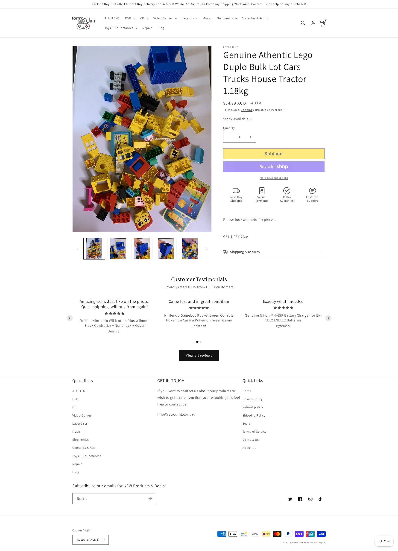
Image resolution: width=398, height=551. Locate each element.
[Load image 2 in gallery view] (118, 248)
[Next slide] (328, 318)
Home (247, 391)
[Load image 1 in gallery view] (94, 248)
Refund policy (253, 407)
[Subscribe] (150, 498)
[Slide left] (77, 249)
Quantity (229, 128)
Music (76, 431)
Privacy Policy (253, 399)
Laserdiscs (80, 423)
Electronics (80, 439)
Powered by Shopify (315, 542)
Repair (77, 464)
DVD (75, 399)
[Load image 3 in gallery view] (142, 248)
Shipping (247, 109)
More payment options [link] (274, 177)
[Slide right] (207, 249)
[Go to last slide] (70, 318)
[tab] (197, 342)
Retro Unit (297, 542)
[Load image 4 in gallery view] (165, 248)
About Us (249, 448)
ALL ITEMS (79, 391)
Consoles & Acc (83, 448)
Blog (75, 472)
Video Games (82, 415)
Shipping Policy (254, 415)
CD (74, 407)
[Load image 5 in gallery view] (189, 248)
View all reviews (199, 355)
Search (248, 423)
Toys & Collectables (86, 456)
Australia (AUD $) (88, 540)
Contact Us (251, 439)
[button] (130, 18)
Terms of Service (255, 431)
